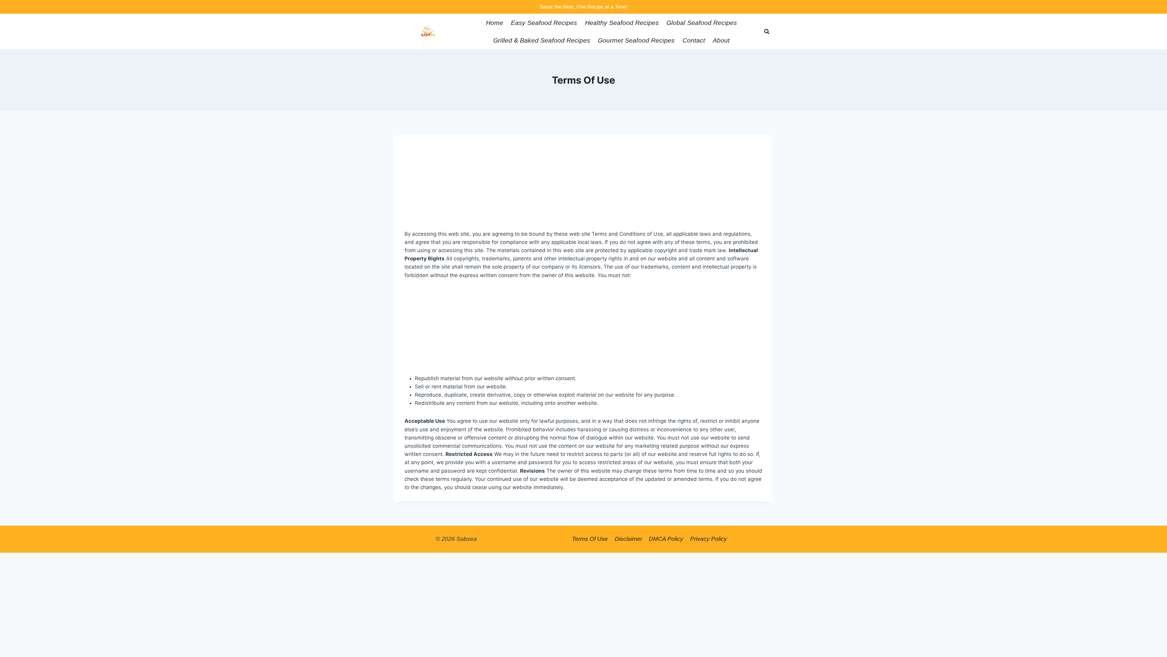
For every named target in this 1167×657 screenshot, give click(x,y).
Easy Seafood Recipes (544, 22)
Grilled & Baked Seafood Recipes (541, 40)
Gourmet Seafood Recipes (636, 40)
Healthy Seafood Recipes (622, 22)
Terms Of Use (590, 539)
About (721, 40)
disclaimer (628, 539)
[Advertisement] (583, 187)
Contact (694, 40)
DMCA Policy (666, 539)
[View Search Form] (766, 31)
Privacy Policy (708, 539)
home (494, 22)
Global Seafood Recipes (701, 22)
